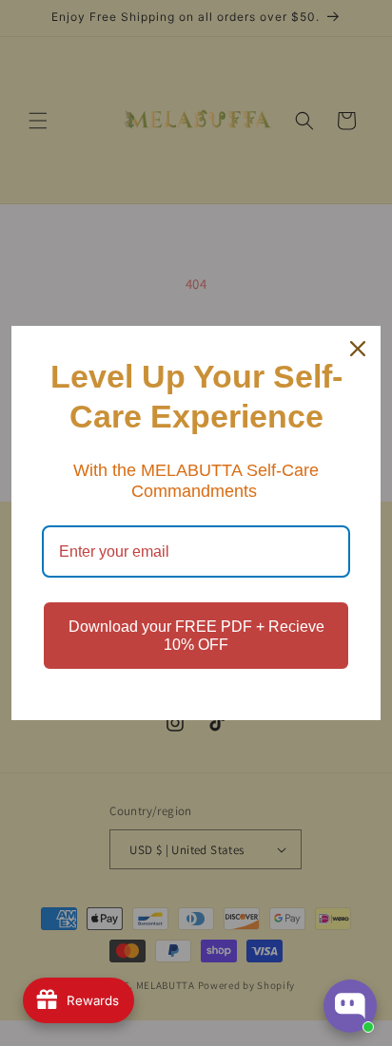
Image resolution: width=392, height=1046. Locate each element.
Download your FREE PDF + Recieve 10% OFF (196, 635)
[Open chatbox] (350, 1006)
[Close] (358, 348)
